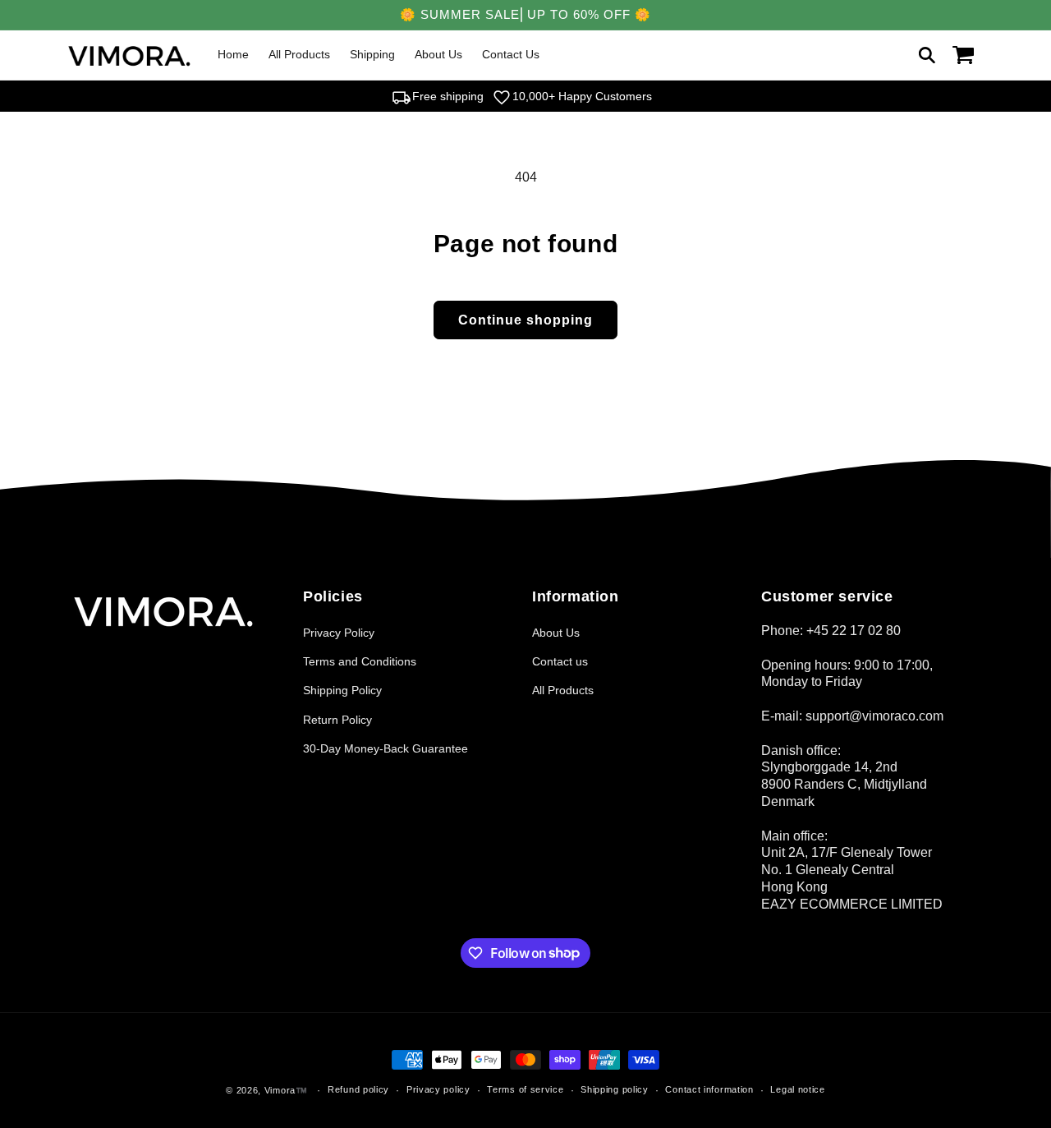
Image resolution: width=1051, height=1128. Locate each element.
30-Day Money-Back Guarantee (385, 748)
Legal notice (797, 1089)
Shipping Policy (342, 690)
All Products (563, 690)
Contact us (560, 661)
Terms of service (525, 1089)
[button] (927, 55)
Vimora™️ (286, 1090)
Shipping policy (615, 1089)
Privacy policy (438, 1089)
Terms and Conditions (359, 661)
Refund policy (358, 1089)
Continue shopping (525, 320)
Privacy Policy (338, 632)
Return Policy (337, 719)
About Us (556, 632)
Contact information (709, 1089)
